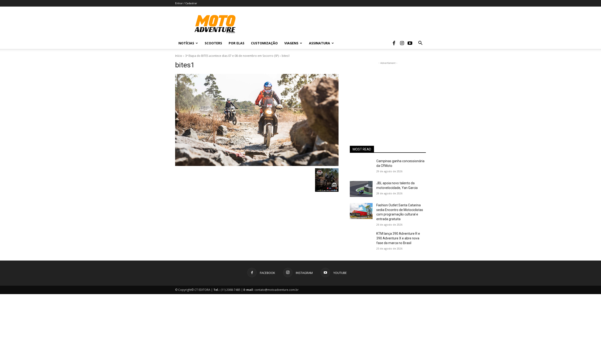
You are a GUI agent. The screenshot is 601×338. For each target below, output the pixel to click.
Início (178, 56)
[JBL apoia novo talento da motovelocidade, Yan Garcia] (361, 189)
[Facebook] (393, 43)
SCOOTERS (213, 43)
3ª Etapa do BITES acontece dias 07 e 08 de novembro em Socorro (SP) (232, 56)
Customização (264, 43)
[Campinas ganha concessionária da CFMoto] (361, 167)
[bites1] (257, 120)
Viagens (291, 43)
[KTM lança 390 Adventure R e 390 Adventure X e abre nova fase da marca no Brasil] (361, 239)
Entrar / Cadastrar (186, 3)
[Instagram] (401, 43)
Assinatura (319, 43)
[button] (420, 43)
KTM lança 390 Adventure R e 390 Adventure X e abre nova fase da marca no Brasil (398, 238)
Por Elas (236, 43)
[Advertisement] (388, 94)
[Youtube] (409, 43)
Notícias (186, 43)
